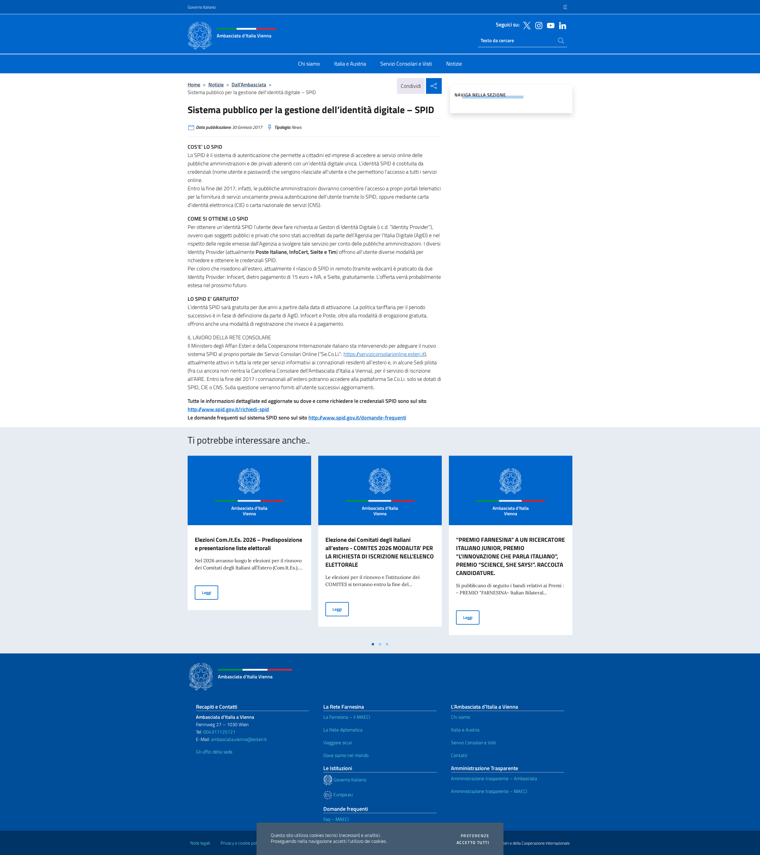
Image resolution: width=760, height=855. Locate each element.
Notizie (216, 84)
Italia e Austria (465, 729)
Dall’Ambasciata (249, 84)
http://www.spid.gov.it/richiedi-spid (228, 409)
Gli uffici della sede (214, 751)
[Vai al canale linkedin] (561, 24)
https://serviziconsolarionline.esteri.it (384, 354)
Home (194, 84)
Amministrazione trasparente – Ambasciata (494, 778)
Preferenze (475, 836)
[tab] (373, 644)
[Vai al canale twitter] (525, 24)
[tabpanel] (249, 547)
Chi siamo (460, 717)
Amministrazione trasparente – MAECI (489, 791)
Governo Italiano (202, 7)
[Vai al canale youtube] (549, 24)
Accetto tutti (473, 842)
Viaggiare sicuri (337, 742)
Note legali (200, 843)
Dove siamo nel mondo (345, 755)
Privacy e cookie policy (241, 843)
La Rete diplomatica (342, 729)
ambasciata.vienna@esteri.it (239, 739)
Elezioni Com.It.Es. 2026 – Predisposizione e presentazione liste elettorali (248, 543)
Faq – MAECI (336, 819)
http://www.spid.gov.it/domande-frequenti (357, 418)
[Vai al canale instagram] (537, 24)
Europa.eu (342, 794)
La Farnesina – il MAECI (346, 717)
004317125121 (219, 731)
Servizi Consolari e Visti (473, 742)
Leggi (210, 592)
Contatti (459, 755)
